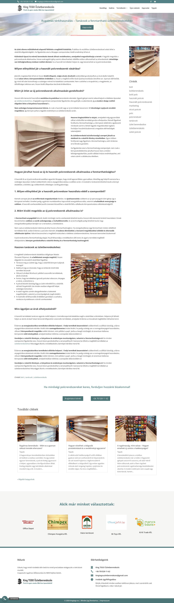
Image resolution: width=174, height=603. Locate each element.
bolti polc (133, 94)
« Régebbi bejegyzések (25, 479)
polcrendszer (135, 117)
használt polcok (136, 98)
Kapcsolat (145, 8)
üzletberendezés (40, 377)
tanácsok (28, 377)
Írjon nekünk (135, 8)
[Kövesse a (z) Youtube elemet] (155, 1)
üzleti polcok (135, 132)
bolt (22, 377)
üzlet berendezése (137, 124)
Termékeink (121, 8)
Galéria (111, 8)
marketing (134, 105)
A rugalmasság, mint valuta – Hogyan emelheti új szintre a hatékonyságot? (133, 446)
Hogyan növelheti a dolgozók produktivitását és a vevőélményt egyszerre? (87, 446)
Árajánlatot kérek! (73, 398)
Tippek (154, 8)
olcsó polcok (135, 109)
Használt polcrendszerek (140, 102)
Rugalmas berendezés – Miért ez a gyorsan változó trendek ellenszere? (37, 446)
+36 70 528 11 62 (100, 398)
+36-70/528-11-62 (26, 2)
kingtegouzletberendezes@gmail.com (50, 2)
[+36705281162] (5, 598)
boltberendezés (136, 90)
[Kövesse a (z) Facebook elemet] (151, 1)
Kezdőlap (103, 8)
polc (131, 113)
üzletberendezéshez (24, 101)
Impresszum (105, 600)
